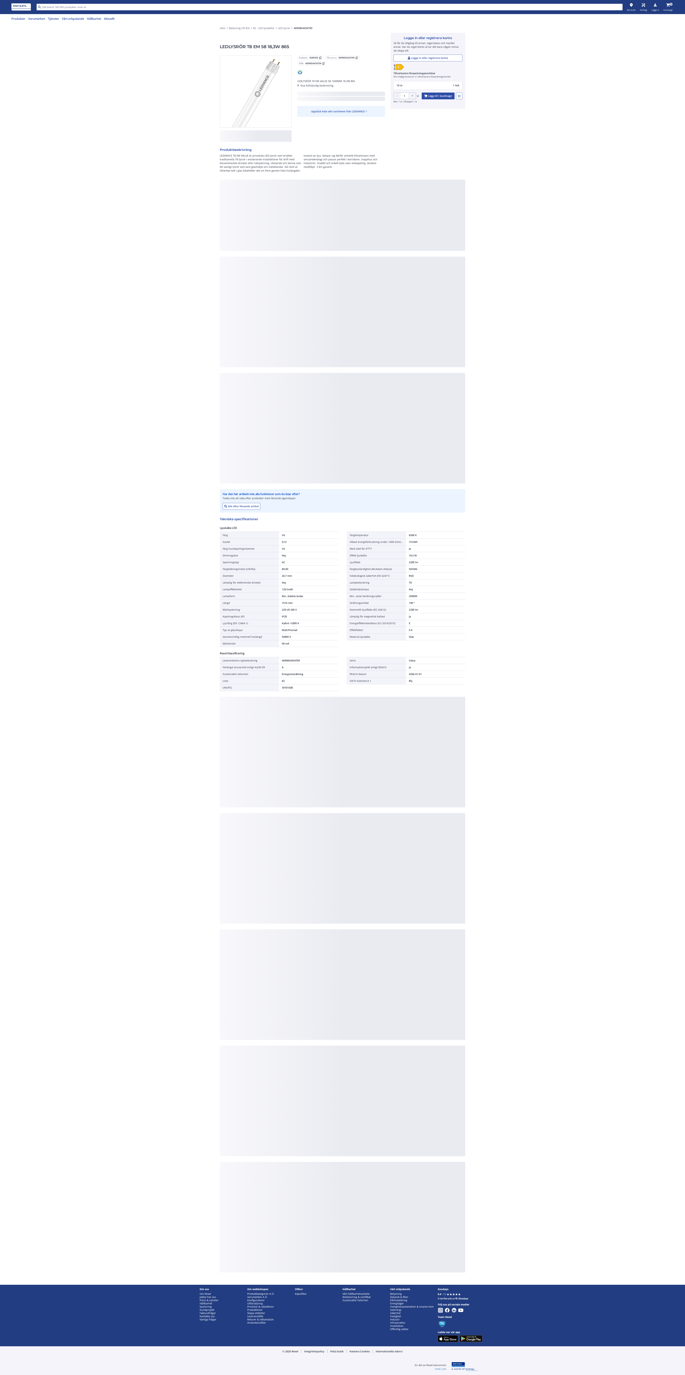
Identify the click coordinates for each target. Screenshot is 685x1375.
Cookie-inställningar (306, 240)
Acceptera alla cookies (383, 255)
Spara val (303, 255)
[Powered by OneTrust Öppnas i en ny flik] (386, 266)
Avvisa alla (355, 255)
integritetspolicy (347, 196)
